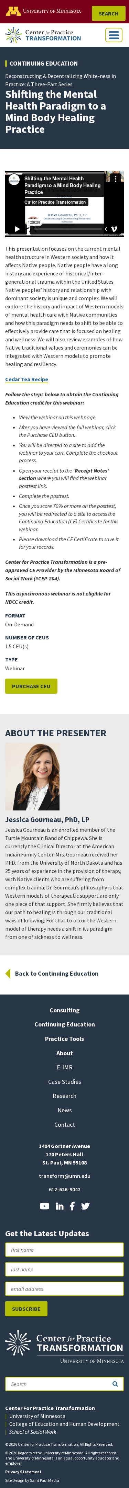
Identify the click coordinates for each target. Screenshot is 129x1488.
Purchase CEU (31, 686)
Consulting (64, 1010)
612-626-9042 (64, 1189)
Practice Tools (64, 1039)
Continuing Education (44, 63)
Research (64, 1096)
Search (109, 13)
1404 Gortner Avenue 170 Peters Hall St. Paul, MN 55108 (64, 1154)
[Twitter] (85, 1206)
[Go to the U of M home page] (48, 11)
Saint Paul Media (44, 1480)
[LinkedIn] (59, 1206)
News (64, 1110)
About (64, 1053)
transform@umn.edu (64, 1175)
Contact (64, 1124)
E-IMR (65, 1067)
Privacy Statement (23, 1471)
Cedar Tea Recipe (26, 379)
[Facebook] (72, 1206)
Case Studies (64, 1082)
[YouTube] (44, 1206)
